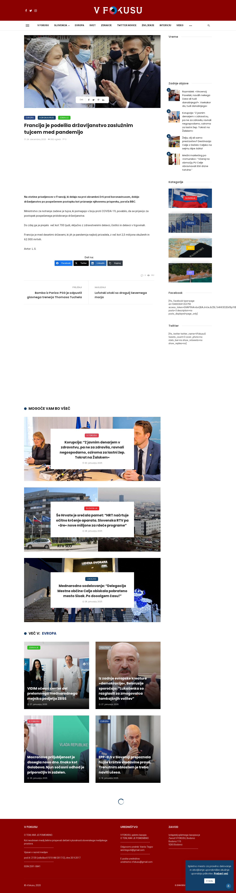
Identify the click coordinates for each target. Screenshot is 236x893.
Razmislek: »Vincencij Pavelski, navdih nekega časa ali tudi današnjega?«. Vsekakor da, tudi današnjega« (196, 99)
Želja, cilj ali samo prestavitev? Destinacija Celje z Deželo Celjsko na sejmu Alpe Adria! (197, 143)
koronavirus (46, 117)
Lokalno (91, 579)
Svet (92, 25)
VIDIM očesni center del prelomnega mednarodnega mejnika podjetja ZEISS (52, 693)
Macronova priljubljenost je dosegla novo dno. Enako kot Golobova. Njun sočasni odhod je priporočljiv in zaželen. (55, 765)
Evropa (79, 25)
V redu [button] (209, 880)
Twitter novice (126, 25)
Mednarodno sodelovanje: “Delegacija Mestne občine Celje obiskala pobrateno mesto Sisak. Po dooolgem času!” (92, 590)
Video (179, 25)
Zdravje (106, 25)
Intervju (165, 25)
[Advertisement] (89, 168)
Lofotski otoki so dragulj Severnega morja (121, 295)
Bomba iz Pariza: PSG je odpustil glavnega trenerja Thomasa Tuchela (54, 295)
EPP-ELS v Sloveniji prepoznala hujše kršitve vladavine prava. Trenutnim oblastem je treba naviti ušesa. (125, 765)
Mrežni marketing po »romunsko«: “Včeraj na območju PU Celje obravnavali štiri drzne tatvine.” (196, 162)
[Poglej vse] (190, 198)
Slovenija (60, 25)
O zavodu (180, 885)
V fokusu (43, 25)
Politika (105, 647)
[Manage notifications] (228, 886)
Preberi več (221, 873)
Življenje (148, 25)
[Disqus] (92, 356)
